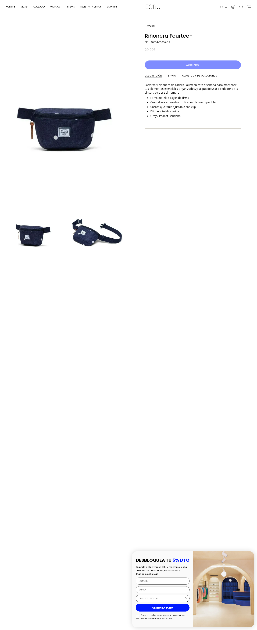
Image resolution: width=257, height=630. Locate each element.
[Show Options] (186, 598)
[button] (10, 7)
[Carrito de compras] (249, 7)
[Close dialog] (250, 555)
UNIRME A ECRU (162, 607)
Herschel (150, 26)
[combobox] (161, 598)
